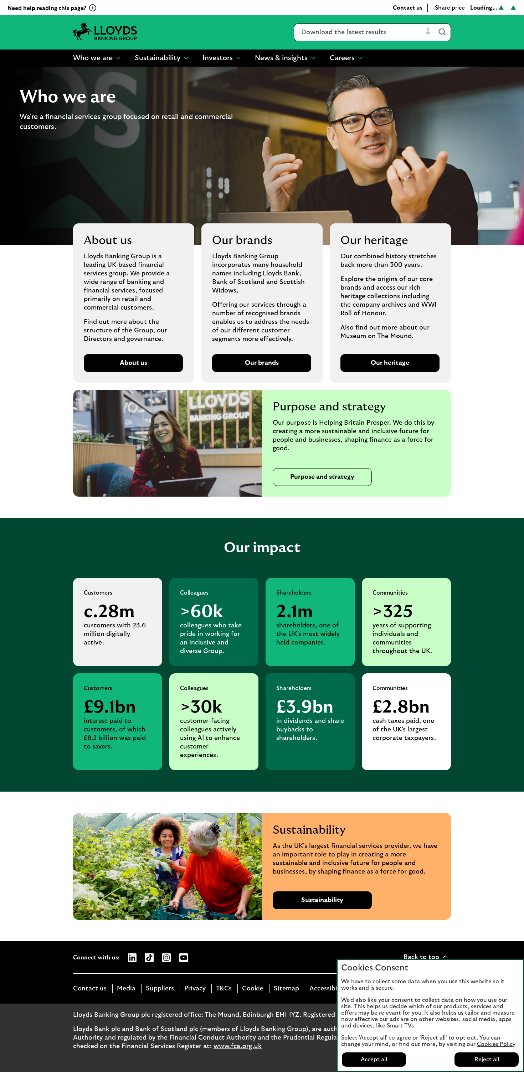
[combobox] (358, 32)
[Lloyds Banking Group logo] (105, 32)
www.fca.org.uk (238, 1046)
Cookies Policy (496, 1044)
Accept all (374, 1059)
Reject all (486, 1059)
